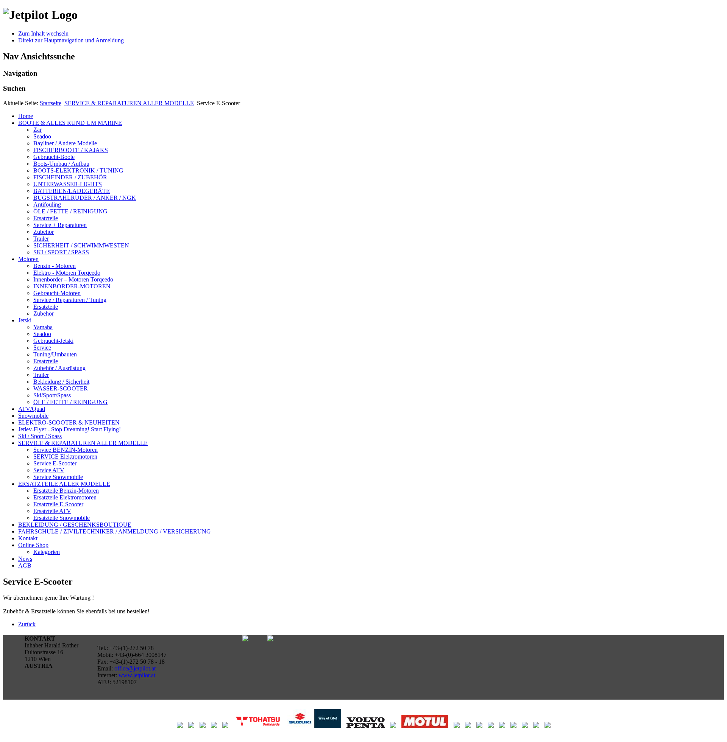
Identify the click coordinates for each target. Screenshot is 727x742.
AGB (24, 565)
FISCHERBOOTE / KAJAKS (70, 150)
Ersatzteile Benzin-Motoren (66, 490)
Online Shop (33, 545)
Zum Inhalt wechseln (43, 33)
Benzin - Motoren (54, 266)
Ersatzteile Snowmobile (61, 518)
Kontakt (27, 538)
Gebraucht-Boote (54, 157)
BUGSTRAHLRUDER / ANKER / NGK (84, 197)
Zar (37, 129)
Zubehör (43, 232)
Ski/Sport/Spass (52, 395)
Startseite (50, 103)
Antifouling (47, 204)
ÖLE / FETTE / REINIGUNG (70, 211)
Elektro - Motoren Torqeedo (66, 272)
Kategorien (46, 552)
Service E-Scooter (54, 463)
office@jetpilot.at (135, 668)
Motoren (28, 259)
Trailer (41, 238)
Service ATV (48, 470)
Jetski (24, 320)
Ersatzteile (45, 218)
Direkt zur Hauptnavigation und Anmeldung (71, 40)
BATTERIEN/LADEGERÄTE (71, 191)
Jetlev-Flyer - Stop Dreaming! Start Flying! (69, 429)
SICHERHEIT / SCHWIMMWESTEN (81, 245)
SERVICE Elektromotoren (65, 456)
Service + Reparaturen (60, 225)
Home (25, 116)
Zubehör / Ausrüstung (59, 368)
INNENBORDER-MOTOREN (72, 286)
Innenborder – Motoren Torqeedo (73, 279)
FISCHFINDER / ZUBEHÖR (70, 177)
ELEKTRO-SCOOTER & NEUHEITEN (69, 422)
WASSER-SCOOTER (60, 388)
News (25, 558)
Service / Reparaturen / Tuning (69, 300)
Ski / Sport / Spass (40, 436)
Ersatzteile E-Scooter (58, 504)
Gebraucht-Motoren (57, 293)
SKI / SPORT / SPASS (61, 252)
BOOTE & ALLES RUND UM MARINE (70, 123)
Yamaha (43, 327)
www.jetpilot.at (137, 675)
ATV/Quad (31, 409)
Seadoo (42, 136)
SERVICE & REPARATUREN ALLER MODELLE (129, 103)
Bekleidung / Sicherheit (61, 381)
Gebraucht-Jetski (53, 341)
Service (42, 347)
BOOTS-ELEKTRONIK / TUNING (78, 170)
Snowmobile (33, 415)
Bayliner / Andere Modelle (65, 143)
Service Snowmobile (58, 477)
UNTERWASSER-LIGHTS (67, 184)
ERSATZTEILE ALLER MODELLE (64, 484)
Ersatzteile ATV (52, 511)
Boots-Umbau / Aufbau (61, 163)
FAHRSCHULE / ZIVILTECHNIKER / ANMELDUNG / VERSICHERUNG (114, 531)
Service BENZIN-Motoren (65, 449)
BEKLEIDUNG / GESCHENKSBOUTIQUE (74, 524)
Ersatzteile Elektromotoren (65, 497)
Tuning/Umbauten (55, 354)
